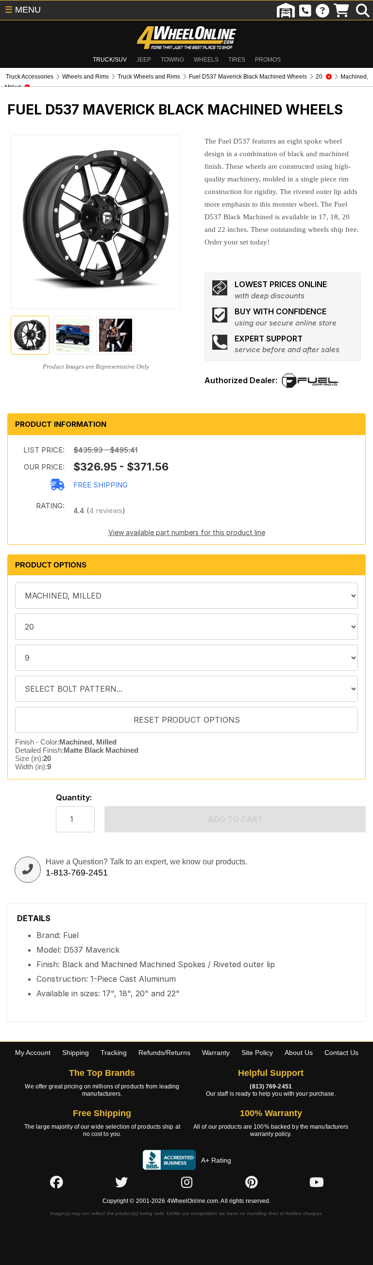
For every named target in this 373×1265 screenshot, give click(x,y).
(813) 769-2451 (270, 1086)
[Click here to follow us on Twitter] (121, 1182)
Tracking (114, 1052)
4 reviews (105, 510)
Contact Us (341, 1052)
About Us (299, 1052)
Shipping (75, 1052)
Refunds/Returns (164, 1052)
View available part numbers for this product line (186, 532)
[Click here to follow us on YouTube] (316, 1182)
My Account (33, 1052)
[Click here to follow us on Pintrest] (251, 1182)
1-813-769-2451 (77, 872)
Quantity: (74, 797)
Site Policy (257, 1052)
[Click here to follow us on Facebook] (56, 1182)
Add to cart (235, 819)
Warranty (216, 1052)
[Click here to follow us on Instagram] (186, 1182)
